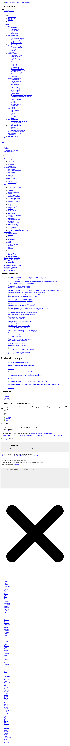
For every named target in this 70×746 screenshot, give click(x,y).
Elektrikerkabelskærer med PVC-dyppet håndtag (21, 305)
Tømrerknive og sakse (17, 89)
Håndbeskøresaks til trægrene (15, 336)
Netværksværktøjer (16, 63)
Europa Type (14, 30)
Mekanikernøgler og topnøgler (19, 121)
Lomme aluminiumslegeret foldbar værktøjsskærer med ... (23, 296)
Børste (12, 118)
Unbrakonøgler (15, 93)
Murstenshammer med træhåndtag (17, 345)
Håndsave (13, 82)
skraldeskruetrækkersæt (12, 435)
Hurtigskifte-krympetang (17, 55)
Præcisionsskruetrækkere (17, 38)
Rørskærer (14, 101)
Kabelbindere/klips (16, 73)
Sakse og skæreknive (16, 59)
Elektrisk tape (14, 75)
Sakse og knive (12, 210)
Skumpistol (14, 115)
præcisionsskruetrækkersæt (41, 435)
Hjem (5, 14)
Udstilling (10, 23)
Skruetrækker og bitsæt (17, 40)
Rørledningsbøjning (16, 72)
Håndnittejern (14, 116)
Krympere (13, 58)
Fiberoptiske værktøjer (17, 64)
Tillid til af (10, 20)
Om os (6, 395)
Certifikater (11, 21)
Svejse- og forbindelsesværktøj (16, 131)
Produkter (6, 24)
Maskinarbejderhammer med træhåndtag (18, 340)
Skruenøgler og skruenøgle (15, 46)
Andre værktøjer (12, 134)
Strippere (13, 61)
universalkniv (4, 436)
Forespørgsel (4, 410)
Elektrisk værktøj (12, 53)
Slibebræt (13, 111)
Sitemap (33, 433)
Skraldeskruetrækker (16, 43)
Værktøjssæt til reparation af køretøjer (21, 96)
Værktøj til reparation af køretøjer (17, 92)
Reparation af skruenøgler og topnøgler (21, 95)
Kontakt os (7, 139)
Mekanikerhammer (16, 122)
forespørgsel (11, 369)
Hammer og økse (12, 44)
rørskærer (3, 435)
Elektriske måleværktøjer (17, 69)
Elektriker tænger (15, 56)
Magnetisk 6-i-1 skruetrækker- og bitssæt (19, 287)
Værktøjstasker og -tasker (18, 70)
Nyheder (6, 137)
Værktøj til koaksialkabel (17, 66)
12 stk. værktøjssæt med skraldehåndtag (18, 354)
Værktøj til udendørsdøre (14, 125)
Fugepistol (14, 113)
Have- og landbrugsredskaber (15, 124)
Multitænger (14, 127)
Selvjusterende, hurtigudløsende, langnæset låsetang (21, 314)
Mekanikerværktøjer (13, 119)
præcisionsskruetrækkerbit (27, 435)
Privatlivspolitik (48, 433)
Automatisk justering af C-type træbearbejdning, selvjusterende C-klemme (27, 279)
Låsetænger (14, 32)
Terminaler (14, 76)
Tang (9, 26)
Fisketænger (14, 128)
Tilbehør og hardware (13, 136)
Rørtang (13, 102)
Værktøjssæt (11, 52)
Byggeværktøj (11, 108)
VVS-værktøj (11, 98)
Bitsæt (12, 41)
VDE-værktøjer (15, 67)
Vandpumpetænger (16, 99)
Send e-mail (4, 440)
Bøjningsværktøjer (16, 104)
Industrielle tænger (16, 27)
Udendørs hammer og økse (18, 130)
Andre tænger (14, 33)
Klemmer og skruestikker (18, 81)
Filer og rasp (14, 87)
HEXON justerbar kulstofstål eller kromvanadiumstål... (22, 283)
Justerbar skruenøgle (16, 47)
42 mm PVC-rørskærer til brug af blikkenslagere (21, 349)
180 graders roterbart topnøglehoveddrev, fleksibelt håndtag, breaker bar (33, 384)
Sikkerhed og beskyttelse (14, 133)
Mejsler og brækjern (16, 90)
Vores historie (11, 18)
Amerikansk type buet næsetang (16, 318)
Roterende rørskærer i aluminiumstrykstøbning (20, 301)
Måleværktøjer (15, 79)
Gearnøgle (14, 49)
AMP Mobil (39, 433)
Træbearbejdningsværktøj (14, 78)
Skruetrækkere (15, 36)
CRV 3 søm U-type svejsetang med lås (18, 327)
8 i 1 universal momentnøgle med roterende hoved (25, 375)
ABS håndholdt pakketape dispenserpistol (19, 323)
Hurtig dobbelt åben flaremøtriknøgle (21, 365)
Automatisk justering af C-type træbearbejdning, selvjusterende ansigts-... (27, 292)
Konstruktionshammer (17, 110)
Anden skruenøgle (16, 50)
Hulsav (13, 107)
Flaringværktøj (15, 105)
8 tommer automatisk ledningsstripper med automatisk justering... (25, 309)
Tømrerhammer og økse (17, 85)
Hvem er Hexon (12, 17)
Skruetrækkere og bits (13, 35)
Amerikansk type (15, 29)
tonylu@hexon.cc (9, 11)
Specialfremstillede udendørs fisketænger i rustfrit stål (22, 332)
